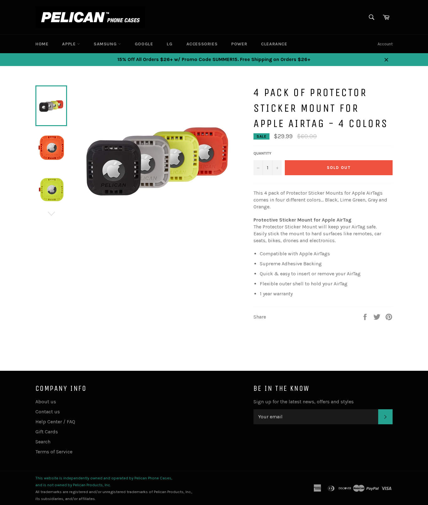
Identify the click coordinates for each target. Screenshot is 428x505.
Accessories (202, 44)
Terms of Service (53, 452)
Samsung (106, 44)
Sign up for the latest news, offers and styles (303, 402)
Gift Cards (46, 432)
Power (239, 44)
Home (41, 44)
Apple (69, 44)
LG (169, 44)
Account (385, 44)
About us (45, 402)
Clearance (274, 44)
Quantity (262, 153)
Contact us (47, 412)
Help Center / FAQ (55, 422)
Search (42, 442)
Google (144, 44)
